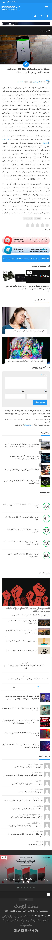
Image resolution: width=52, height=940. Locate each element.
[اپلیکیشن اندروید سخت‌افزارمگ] (33, 930)
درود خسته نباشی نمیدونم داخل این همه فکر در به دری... (23, 800)
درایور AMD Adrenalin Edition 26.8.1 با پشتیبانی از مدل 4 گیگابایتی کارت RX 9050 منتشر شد (21, 259)
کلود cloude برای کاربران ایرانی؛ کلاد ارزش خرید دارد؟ (21, 469)
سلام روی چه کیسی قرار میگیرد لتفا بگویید (28, 766)
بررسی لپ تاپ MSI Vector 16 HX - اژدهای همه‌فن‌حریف (23, 555)
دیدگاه (44, 374)
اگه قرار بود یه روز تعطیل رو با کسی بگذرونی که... (26, 817)
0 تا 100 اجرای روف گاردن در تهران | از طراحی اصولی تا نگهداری (21, 631)
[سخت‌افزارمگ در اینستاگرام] (26, 930)
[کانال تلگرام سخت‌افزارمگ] (29, 930)
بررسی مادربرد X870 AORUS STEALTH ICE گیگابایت (22, 531)
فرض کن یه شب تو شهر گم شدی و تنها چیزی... (27, 783)
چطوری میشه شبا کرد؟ (35, 844)
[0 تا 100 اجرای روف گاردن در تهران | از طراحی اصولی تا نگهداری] (44, 631)
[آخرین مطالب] (38, 687)
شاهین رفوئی (37, 82)
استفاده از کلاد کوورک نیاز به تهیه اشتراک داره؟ (27, 808)
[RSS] (36, 930)
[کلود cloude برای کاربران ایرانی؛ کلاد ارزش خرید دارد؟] (45, 470)
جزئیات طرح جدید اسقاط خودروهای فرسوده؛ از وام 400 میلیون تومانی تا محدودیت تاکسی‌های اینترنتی (21, 445)
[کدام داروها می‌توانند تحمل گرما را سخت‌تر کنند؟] (26, 320)
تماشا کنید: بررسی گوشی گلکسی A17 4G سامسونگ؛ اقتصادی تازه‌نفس (20, 543)
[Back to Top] (26, 899)
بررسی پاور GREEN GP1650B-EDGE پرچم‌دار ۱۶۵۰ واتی (20, 506)
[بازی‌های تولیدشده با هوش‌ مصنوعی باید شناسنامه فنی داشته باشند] (45, 710)
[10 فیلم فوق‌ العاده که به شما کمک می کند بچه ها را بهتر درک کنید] (26, 350)
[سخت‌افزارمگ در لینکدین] (15, 930)
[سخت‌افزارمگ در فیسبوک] (22, 930)
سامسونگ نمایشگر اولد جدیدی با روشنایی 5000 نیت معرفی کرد (39, 288)
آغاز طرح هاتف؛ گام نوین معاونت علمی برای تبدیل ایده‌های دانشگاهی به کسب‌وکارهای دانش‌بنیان (22, 697)
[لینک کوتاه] (18, 82)
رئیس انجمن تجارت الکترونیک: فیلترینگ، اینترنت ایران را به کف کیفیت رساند (20, 746)
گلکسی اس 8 (28, 218)
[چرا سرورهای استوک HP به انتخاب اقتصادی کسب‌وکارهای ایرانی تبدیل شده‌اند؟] (45, 458)
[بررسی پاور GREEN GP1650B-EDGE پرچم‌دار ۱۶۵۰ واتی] (45, 734)
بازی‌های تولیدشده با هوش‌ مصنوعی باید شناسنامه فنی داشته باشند (20, 709)
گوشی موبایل (44, 31)
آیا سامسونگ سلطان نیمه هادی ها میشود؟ (15, 287)
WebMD (46, 143)
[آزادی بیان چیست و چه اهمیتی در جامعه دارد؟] (44, 650)
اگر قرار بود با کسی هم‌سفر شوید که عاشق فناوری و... (25, 825)
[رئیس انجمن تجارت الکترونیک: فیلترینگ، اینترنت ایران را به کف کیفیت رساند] (45, 746)
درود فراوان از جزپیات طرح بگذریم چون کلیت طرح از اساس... (25, 835)
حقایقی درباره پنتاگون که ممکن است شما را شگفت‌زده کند (22, 622)
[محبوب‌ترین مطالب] (14, 687)
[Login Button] (35, 16)
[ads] (26, 23)
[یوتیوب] (26, 240)
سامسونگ (37, 218)
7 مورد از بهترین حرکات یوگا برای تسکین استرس (21, 641)
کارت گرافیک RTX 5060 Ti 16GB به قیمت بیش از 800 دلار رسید (21, 482)
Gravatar (27, 425)
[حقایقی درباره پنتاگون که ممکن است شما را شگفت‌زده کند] (44, 622)
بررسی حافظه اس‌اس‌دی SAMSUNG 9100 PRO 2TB (21, 518)
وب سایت (5, 139)
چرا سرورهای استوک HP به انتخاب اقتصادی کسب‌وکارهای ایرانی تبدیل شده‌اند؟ (24, 457)
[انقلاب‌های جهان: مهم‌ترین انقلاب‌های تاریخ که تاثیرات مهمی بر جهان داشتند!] (26, 592)
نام (45, 391)
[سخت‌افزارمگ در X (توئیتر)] (18, 930)
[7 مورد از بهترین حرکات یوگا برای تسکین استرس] (44, 641)
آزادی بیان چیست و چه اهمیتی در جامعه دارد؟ (21, 650)
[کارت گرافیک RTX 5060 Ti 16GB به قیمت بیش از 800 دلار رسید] (45, 482)
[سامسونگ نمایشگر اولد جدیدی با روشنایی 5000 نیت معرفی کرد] (38, 276)
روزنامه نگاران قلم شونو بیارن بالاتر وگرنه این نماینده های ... (23, 775)
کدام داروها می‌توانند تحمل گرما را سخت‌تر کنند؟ (29, 331)
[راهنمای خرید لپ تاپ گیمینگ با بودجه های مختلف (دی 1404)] (26, 869)
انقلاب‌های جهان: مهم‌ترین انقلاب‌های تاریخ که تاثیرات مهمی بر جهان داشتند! (28, 610)
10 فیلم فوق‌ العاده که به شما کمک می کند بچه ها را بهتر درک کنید (26, 362)
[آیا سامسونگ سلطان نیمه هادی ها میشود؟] (14, 276)
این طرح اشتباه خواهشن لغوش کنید (30, 792)
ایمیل (22, 391)
